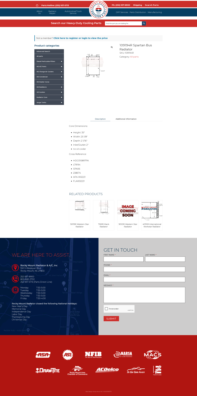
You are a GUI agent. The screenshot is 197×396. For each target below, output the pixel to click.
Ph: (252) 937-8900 (121, 5)
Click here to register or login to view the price (80, 38)
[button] (112, 47)
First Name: (110, 255)
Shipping (137, 5)
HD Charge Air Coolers (49, 71)
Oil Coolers (49, 92)
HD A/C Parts (49, 66)
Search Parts (152, 5)
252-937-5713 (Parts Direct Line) (36, 282)
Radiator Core (49, 97)
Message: (108, 285)
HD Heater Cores (43, 82)
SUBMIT (111, 318)
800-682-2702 (27, 279)
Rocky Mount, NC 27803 (32, 271)
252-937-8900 (27, 276)
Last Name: (150, 255)
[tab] (100, 119)
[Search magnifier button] (144, 23)
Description (100, 119)
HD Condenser (49, 77)
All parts (134, 56)
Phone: (108, 265)
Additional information (126, 119)
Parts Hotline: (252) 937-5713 (55, 5)
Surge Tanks (49, 102)
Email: (107, 275)
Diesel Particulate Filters (49, 61)
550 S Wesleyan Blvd (30, 268)
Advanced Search (43, 51)
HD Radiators (49, 87)
